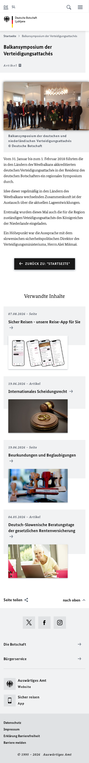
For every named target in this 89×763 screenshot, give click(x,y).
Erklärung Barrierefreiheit (22, 736)
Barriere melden (15, 743)
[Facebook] (46, 622)
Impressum (11, 729)
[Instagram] (61, 622)
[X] (30, 622)
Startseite (10, 36)
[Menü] (80, 7)
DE (6, 7)
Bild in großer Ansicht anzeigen (46, 106)
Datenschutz (12, 723)
